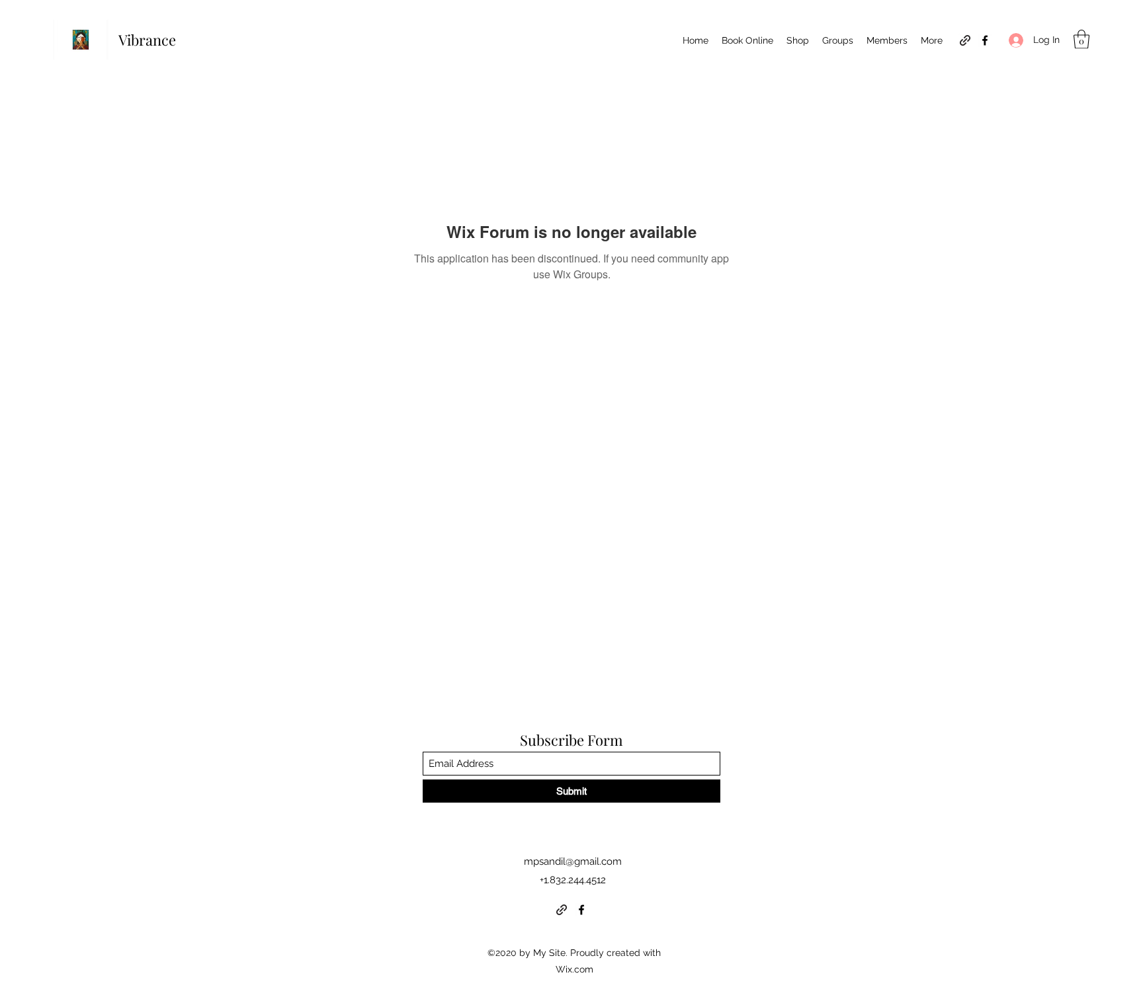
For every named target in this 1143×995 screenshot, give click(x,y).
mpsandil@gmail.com (573, 861)
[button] (1081, 39)
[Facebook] (985, 40)
